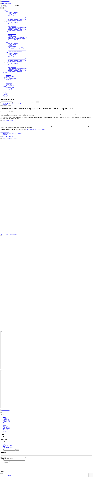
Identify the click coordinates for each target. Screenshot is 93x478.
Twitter (6, 475)
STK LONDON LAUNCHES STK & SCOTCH (11, 103)
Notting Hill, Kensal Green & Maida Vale (16, 18)
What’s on (5, 10)
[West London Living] (5, 1)
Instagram (2, 475)
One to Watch (8, 80)
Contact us (5, 96)
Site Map (5, 431)
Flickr (9, 475)
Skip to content (4, 6)
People (4, 86)
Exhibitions (8, 21)
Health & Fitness (6, 81)
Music (7, 42)
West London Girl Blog (10, 87)
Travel (4, 92)
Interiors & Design (6, 423)
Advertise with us (6, 428)
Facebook (12, 475)
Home (4, 417)
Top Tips (5, 94)
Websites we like (6, 427)
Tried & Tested (9, 84)
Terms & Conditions (26, 476)
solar (4, 446)
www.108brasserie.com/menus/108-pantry (35, 129)
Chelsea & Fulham (12, 13)
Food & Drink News (10, 76)
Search (2, 5)
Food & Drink (6, 72)
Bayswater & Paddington (13, 12)
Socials (7, 91)
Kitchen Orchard (4, 104)
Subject (2, 459)
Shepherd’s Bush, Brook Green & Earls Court (17, 19)
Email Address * (4, 458)
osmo (4, 444)
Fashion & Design (6, 77)
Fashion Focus (8, 79)
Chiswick (10, 14)
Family (7, 31)
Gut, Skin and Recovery (8, 447)
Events (7, 11)
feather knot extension (7, 445)
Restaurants (8, 73)
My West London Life (10, 89)
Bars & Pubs (8, 75)
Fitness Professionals (10, 85)
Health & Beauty (9, 83)
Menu (2, 7)
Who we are (5, 95)
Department (3, 461)
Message (2, 471)
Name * (2, 457)
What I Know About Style (11, 78)
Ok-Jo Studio (38, 476)
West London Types (10, 88)
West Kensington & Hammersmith (15, 20)
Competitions (5, 93)
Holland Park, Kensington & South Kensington (17, 17)
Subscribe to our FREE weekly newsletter (9, 234)
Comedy (7, 62)
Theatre (7, 52)
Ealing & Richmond (12, 15)
